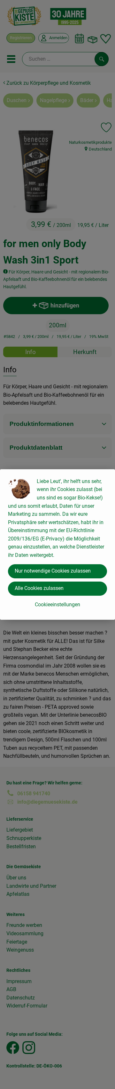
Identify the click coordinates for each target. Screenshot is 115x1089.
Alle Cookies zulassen (39, 588)
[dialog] (57, 544)
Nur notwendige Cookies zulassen (53, 571)
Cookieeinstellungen (57, 604)
